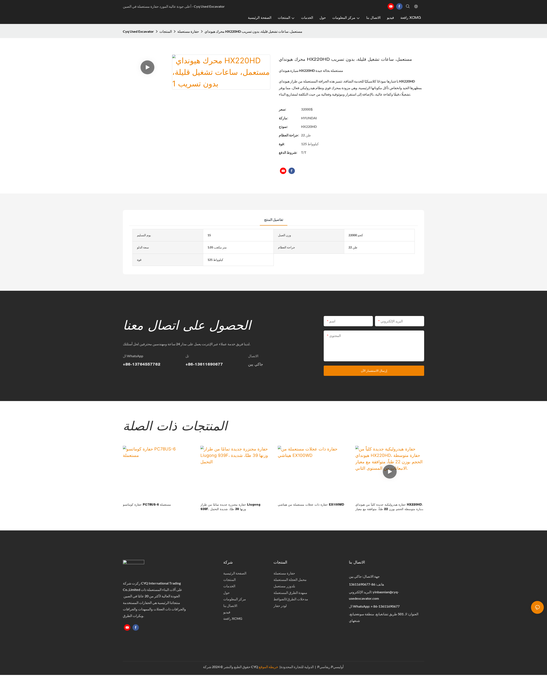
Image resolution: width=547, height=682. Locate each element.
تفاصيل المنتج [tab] (273, 219)
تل (187, 356)
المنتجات (165, 31)
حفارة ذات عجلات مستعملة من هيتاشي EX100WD (311, 504)
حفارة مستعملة (188, 31)
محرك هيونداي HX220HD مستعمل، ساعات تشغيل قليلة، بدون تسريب (253, 31)
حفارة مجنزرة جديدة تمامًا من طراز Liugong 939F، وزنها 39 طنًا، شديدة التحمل (230, 507)
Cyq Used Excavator (138, 31)
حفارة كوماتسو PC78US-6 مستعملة (147, 504)
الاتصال (253, 356)
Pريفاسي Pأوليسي (330, 667)
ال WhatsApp (133, 356)
